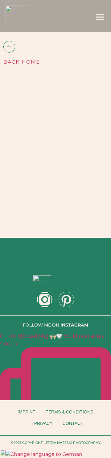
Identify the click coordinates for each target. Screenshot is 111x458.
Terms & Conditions (69, 411)
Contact (73, 423)
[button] (100, 17)
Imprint (26, 411)
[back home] (9, 47)
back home (21, 62)
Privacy (43, 423)
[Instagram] (44, 299)
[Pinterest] (66, 299)
